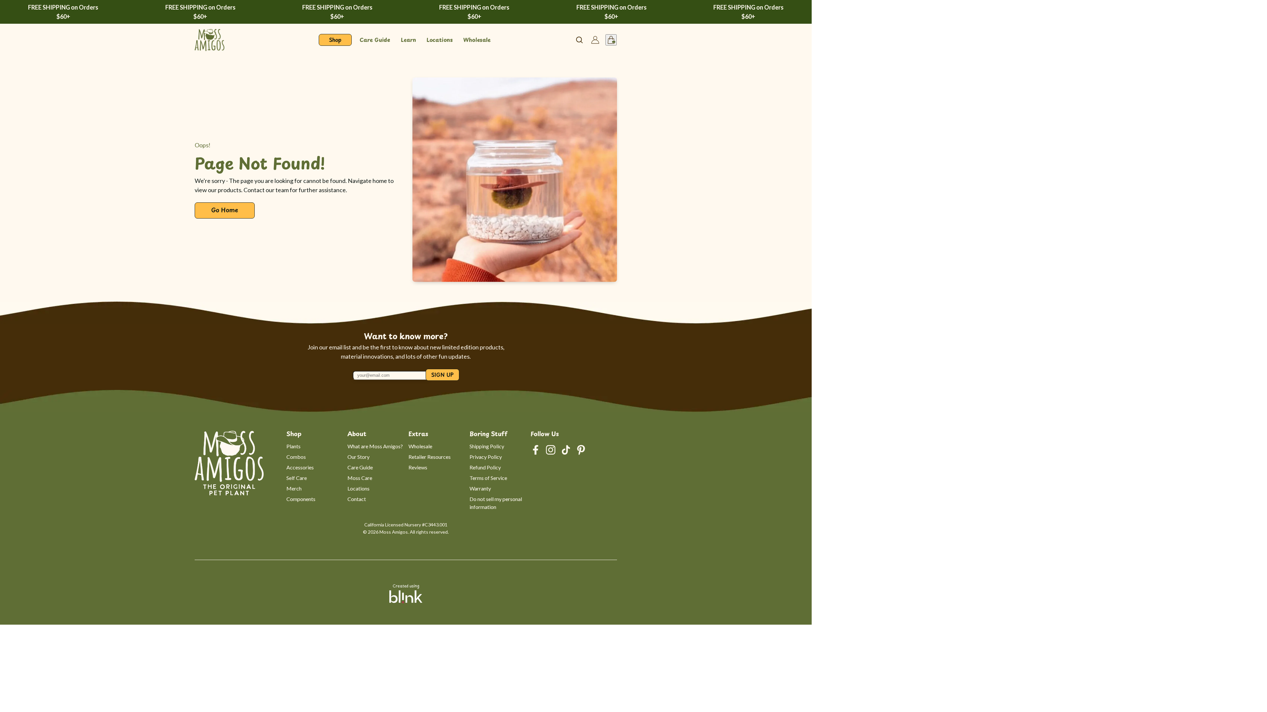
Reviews (417, 467)
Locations (358, 488)
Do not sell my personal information (496, 503)
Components (300, 499)
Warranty (480, 488)
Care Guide (360, 467)
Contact (356, 499)
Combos (296, 457)
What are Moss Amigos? (375, 446)
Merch (294, 488)
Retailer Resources (429, 457)
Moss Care (359, 478)
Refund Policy (485, 467)
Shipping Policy (487, 446)
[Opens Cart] (611, 39)
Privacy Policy (486, 457)
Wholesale (420, 446)
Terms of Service (488, 478)
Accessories (300, 467)
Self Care (296, 478)
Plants (293, 446)
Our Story (358, 457)
